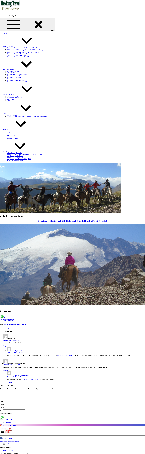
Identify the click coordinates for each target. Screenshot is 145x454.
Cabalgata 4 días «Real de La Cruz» (16, 78)
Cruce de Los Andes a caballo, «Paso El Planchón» (20, 57)
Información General (8, 94)
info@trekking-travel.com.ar (15, 324)
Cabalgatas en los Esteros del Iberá (16, 80)
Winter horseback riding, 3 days (15, 160)
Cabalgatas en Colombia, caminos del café (18, 81)
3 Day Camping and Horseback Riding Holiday (19, 159)
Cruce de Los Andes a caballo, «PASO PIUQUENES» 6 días (23, 47)
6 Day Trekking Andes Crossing (15, 156)
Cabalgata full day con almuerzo (15, 71)
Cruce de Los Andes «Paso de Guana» (17, 55)
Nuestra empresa (11, 135)
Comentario (3, 401)
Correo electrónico (5, 407)
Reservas (9, 132)
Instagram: (9, 425)
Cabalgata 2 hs (11, 72)
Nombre (2, 404)
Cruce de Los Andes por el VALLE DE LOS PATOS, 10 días (23, 49)
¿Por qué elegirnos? (12, 134)
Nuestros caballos (11, 99)
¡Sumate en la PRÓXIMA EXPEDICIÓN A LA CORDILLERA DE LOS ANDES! (72, 221)
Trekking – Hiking (8, 113)
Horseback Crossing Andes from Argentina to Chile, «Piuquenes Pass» (25, 154)
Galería (9, 100)
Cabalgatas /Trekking (5, 13)
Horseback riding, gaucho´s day (15, 157)
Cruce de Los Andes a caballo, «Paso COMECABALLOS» (23, 52)
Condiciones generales (13, 137)
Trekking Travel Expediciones (20, 351)
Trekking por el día (12, 115)
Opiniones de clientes (12, 138)
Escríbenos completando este (11, 328)
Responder (6, 346)
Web (1, 410)
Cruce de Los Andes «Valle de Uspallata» (18, 54)
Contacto (5, 129)
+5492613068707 (7, 320)
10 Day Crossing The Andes (14, 153)
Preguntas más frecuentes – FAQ (15, 97)
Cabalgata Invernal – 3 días (14, 77)
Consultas (9, 131)
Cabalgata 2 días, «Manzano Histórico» (17, 74)
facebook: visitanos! (7, 438)
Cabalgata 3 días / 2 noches (14, 75)
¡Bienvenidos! (7, 33)
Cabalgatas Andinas (8, 69)
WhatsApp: (8, 318)
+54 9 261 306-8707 (10, 419)
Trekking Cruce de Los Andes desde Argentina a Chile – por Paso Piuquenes (27, 50)
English (5, 151)
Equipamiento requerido (13, 96)
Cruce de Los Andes (8, 46)
